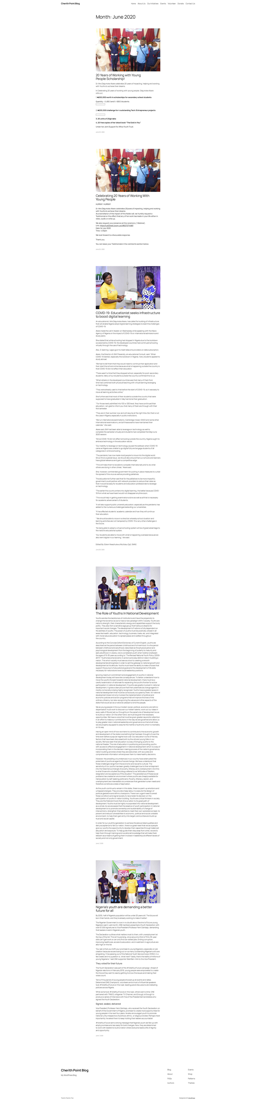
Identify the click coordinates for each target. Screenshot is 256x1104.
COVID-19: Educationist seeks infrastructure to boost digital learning (128, 314)
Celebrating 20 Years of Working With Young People (122, 197)
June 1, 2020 (99, 843)
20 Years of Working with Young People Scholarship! (118, 76)
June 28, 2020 (100, 550)
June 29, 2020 (100, 132)
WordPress (191, 1098)
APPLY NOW (100, 104)
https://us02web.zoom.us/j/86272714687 (116, 225)
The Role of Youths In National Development (127, 613)
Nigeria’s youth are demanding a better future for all (124, 908)
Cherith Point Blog (70, 3)
